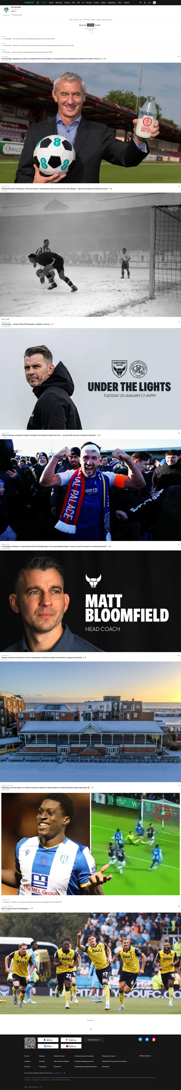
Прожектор (57, 1066)
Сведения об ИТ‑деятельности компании (114, 1061)
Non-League (4, 191)
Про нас (27, 1056)
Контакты (27, 1066)
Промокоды (105, 1066)
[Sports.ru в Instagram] (154, 1040)
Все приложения (93, 1040)
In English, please (5, 789)
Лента (71, 19)
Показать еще (90, 1020)
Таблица (93, 19)
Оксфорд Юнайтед (6, 326)
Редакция (27, 1061)
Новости (98, 19)
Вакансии (42, 1056)
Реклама (41, 1061)
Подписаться (6, 15)
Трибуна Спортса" (59, 1056)
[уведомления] (145, 2)
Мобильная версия (145, 1056)
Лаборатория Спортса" (109, 1056)
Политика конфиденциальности (84, 1061)
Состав (76, 19)
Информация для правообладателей (86, 1066)
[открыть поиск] (141, 2)
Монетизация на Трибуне (61, 1061)
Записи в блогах (107, 19)
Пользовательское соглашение (84, 1056)
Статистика (86, 19)
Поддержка (42, 1066)
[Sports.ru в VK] (147, 1040)
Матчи (80, 19)
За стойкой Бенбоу (6, 61)
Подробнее (67, 1080)
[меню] (38, 2)
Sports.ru (28, 1077)
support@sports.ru (58, 1073)
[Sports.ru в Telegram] (140, 1040)
